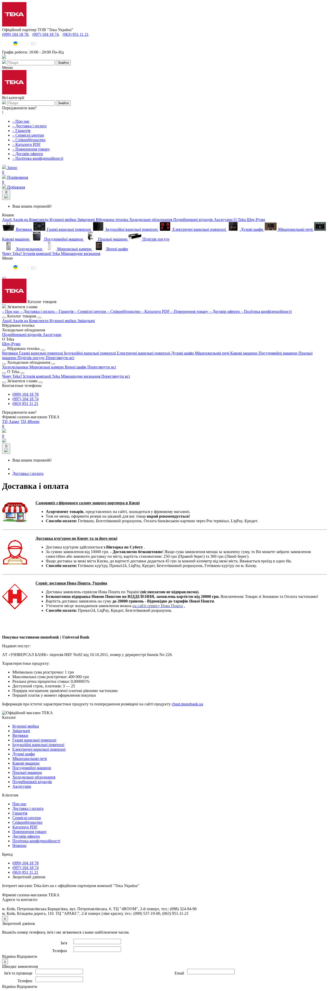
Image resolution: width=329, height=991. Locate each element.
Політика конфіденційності (36, 841)
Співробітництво (27, 822)
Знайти (63, 63)
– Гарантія (21, 130)
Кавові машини (244, 353)
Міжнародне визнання (81, 376)
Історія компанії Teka (42, 376)
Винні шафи (76, 367)
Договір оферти (26, 836)
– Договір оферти (27, 154)
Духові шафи (183, 353)
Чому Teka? (12, 376)
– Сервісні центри (28, 135)
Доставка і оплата (27, 473)
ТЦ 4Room (30, 421)
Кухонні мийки (63, 320)
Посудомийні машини (278, 353)
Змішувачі (86, 320)
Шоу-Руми (11, 344)
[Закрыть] (4, 277)
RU (33, 43)
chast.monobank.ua (187, 704)
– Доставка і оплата (29, 126)
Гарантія (19, 813)
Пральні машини (27, 772)
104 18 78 (25, 394)
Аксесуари (52, 334)
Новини (19, 845)
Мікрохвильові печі (212, 353)
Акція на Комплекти (31, 320)
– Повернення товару (31, 149)
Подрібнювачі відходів (22, 334)
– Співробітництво (28, 140)
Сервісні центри (26, 818)
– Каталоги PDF (26, 144)
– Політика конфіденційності (37, 158)
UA (23, 43)
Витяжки (10, 353)
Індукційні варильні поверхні (90, 353)
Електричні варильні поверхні (144, 353)
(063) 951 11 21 (76, 34)
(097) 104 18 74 (45, 34)
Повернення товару (29, 831)
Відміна (9, 956)
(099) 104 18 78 (15, 34)
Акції (7, 320)
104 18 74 (25, 399)
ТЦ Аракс (11, 421)
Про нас (19, 804)
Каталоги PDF (25, 827)
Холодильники (15, 367)
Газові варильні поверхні (41, 353)
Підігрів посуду (31, 358)
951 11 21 (25, 403)
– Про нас (21, 121)
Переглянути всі (60, 358)
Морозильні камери (47, 367)
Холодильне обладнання (33, 777)
